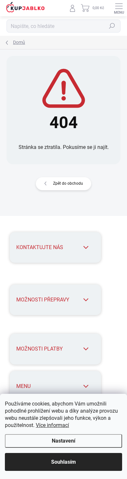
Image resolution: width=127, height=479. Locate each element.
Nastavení (63, 441)
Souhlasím (63, 462)
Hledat (112, 26)
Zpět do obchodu (68, 183)
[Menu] (119, 8)
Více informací (52, 425)
